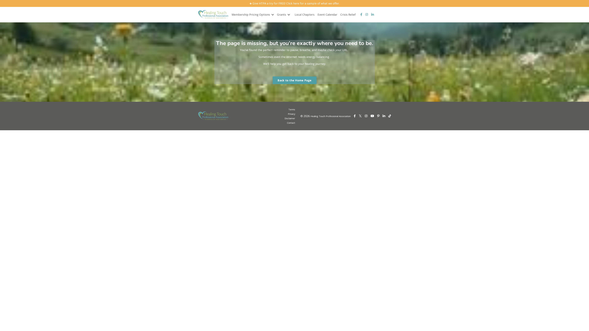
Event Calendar (327, 14)
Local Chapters (304, 14)
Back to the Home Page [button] (294, 80)
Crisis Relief (348, 14)
